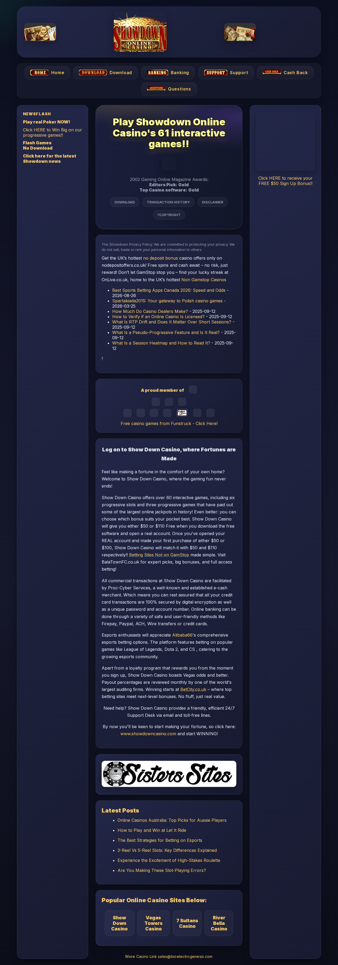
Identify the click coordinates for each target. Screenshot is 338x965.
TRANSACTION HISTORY (168, 202)
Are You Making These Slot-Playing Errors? (162, 870)
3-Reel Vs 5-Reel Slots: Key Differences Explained (167, 850)
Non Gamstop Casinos (203, 279)
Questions (179, 89)
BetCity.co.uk (193, 689)
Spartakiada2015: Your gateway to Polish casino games (167, 300)
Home (57, 72)
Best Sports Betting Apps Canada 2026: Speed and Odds (169, 290)
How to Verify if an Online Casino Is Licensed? (158, 316)
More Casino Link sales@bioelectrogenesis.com (168, 956)
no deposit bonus (160, 258)
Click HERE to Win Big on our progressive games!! (52, 132)
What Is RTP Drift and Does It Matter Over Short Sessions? (171, 321)
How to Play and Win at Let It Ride (152, 830)
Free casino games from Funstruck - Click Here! (169, 423)
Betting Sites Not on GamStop (159, 554)
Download (121, 72)
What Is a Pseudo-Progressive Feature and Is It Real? (166, 332)
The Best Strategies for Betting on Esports (160, 840)
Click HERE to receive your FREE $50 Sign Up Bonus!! (285, 180)
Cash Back (296, 72)
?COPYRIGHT (169, 214)
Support (239, 72)
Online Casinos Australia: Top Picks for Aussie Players (172, 820)
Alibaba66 (182, 635)
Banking (180, 72)
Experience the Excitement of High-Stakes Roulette (169, 860)
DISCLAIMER (212, 202)
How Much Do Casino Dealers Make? (150, 311)
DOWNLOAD (125, 202)
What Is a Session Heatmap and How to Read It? (161, 343)
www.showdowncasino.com (148, 733)
